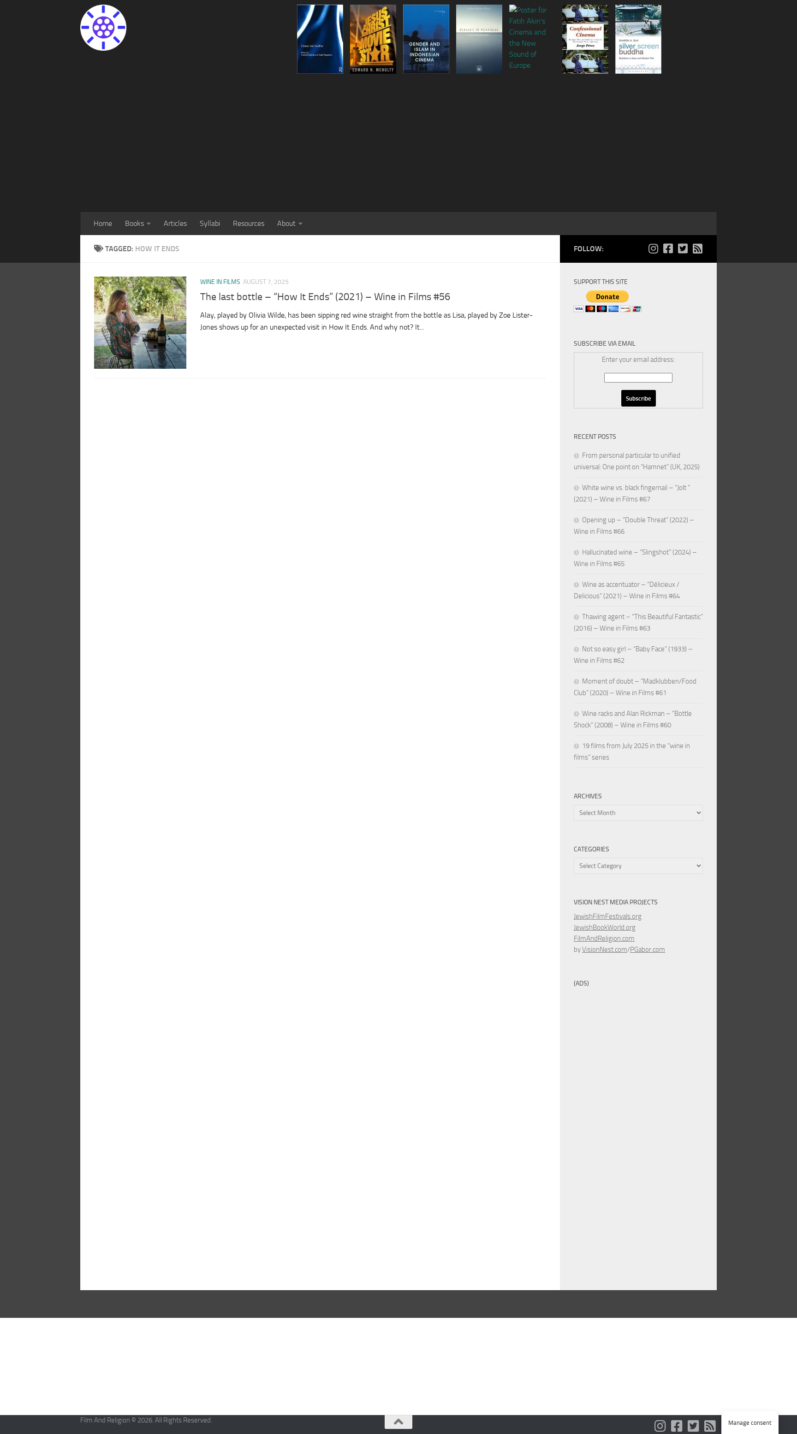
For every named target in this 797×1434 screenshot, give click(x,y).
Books (134, 223)
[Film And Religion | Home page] (103, 28)
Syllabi (210, 223)
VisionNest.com (604, 949)
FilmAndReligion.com (604, 938)
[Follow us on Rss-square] (697, 248)
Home (103, 223)
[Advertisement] (398, 142)
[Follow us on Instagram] (653, 248)
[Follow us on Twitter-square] (682, 248)
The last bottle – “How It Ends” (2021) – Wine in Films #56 (325, 297)
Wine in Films (220, 282)
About (286, 223)
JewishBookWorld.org (605, 927)
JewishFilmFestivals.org (608, 916)
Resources (248, 223)
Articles (175, 223)
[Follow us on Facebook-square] (667, 248)
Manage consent (750, 1422)
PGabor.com (647, 949)
